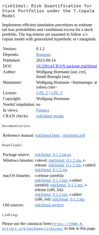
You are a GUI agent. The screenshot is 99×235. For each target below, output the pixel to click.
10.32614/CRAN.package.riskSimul (66, 66)
